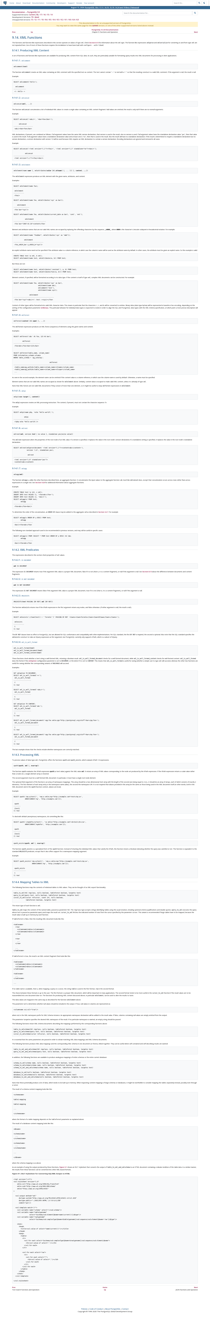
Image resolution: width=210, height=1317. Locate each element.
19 (32, 17)
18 (37, 15)
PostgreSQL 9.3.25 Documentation (105, 30)
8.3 (77, 20)
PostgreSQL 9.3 (33, 12)
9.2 (62, 20)
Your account (89, 3)
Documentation (38, 3)
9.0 (70, 20)
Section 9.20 (40, 482)
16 (45, 15)
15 (48, 15)
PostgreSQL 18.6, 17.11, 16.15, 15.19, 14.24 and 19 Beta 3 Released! (112, 7)
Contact (125, 1309)
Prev (14, 32)
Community (50, 3)
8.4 (74, 20)
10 (42, 20)
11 (39, 20)
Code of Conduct (96, 1309)
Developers (61, 3)
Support (71, 3)
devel (37, 17)
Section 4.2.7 (103, 512)
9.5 (50, 20)
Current (32, 15)
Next (196, 32)
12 (35, 20)
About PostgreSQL (112, 1309)
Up (32, 32)
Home (11, 3)
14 (51, 15)
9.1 (66, 20)
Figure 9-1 (63, 1167)
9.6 (46, 20)
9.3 (58, 20)
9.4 (54, 20)
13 (32, 20)
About (18, 3)
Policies (84, 1309)
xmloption (33, 661)
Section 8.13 (94, 43)
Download (26, 3)
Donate (79, 3)
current (95, 25)
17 (41, 15)
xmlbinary (44, 308)
